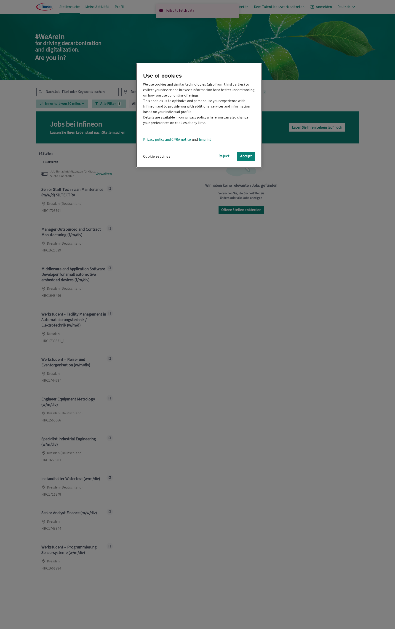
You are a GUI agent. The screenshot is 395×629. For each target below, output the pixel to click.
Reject (224, 156)
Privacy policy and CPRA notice (167, 139)
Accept (246, 156)
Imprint (205, 139)
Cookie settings (157, 156)
